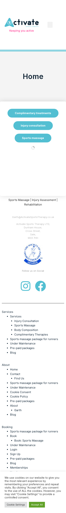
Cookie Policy (19, 396)
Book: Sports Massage (28, 440)
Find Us (19, 378)
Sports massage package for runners (34, 339)
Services (15, 316)
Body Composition (26, 330)
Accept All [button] (37, 504)
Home (14, 369)
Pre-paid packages (22, 348)
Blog (13, 352)
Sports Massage (24, 325)
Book (13, 436)
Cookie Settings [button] (16, 504)
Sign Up (15, 454)
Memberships (19, 467)
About (14, 405)
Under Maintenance (23, 343)
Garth (18, 410)
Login (13, 449)
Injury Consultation (26, 321)
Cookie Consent (20, 392)
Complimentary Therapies (31, 334)
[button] (50, 25)
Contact (15, 374)
